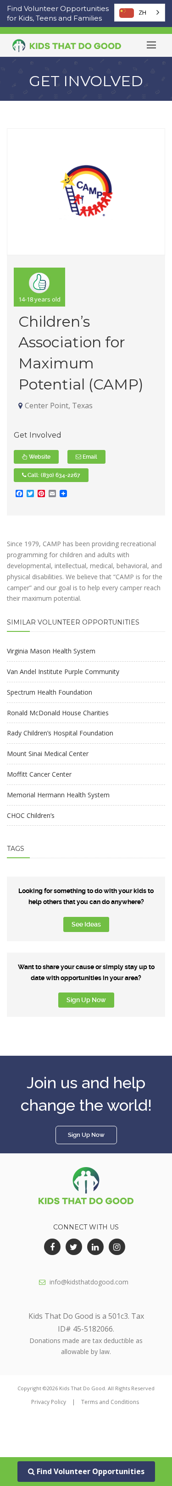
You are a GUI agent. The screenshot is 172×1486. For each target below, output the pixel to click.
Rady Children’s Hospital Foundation (60, 733)
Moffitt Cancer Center (39, 774)
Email (89, 457)
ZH (142, 12)
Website (39, 457)
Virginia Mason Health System (51, 651)
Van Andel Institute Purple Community (63, 671)
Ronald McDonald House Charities (58, 712)
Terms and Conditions (110, 1402)
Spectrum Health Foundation (49, 692)
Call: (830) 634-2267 (53, 475)
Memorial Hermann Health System (58, 794)
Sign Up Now (86, 999)
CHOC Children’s (31, 815)
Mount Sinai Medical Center (48, 753)
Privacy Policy (48, 1402)
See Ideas (86, 924)
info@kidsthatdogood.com (89, 1282)
